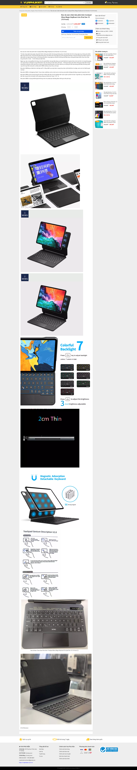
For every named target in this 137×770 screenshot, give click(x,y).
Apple (32, 10)
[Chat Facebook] (96, 21)
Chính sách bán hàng (64, 749)
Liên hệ (59, 7)
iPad (36, 10)
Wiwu (86, 34)
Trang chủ (24, 7)
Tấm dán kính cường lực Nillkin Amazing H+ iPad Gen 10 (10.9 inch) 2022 (110, 122)
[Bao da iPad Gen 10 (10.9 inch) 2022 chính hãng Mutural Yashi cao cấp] (99, 89)
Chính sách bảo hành (64, 758)
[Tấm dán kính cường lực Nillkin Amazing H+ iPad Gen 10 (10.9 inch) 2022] (99, 127)
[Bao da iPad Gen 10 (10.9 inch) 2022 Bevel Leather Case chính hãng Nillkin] (99, 118)
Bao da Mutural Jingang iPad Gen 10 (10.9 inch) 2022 (110, 65)
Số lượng (63, 27)
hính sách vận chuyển (65, 754)
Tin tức (52, 7)
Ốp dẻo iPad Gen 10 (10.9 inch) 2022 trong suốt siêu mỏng (110, 94)
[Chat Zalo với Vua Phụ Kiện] (107, 24)
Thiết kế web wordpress (70, 768)
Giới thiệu (33, 7)
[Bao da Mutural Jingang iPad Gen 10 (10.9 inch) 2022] (99, 70)
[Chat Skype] (107, 21)
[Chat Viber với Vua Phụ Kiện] (96, 24)
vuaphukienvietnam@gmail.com (104, 35)
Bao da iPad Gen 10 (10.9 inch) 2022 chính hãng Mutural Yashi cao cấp (110, 84)
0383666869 (100, 23)
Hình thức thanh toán (64, 756)
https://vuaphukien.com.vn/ (26, 762)
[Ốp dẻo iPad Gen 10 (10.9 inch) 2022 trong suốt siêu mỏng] (99, 99)
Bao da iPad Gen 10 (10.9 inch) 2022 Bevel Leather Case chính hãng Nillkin (110, 113)
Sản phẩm (43, 7)
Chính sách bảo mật (64, 751)
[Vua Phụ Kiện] (32, 2)
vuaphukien (100, 20)
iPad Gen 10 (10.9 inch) (44, 10)
